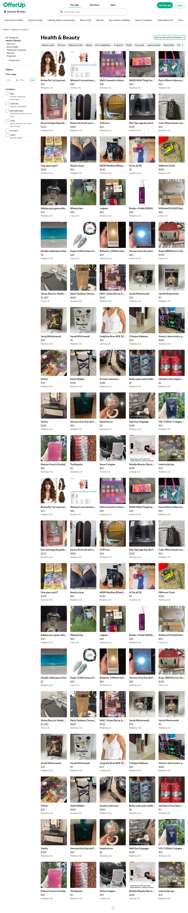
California (14, 29)
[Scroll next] (182, 45)
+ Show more (13, 60)
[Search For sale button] (61, 11)
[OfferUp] (14, 5)
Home (6, 29)
